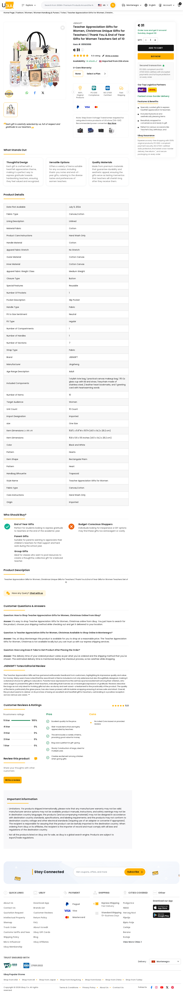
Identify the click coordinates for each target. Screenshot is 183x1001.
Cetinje (126, 927)
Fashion (19, 12)
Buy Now (112, 123)
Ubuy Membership (13, 946)
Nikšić (126, 907)
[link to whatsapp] (27, 93)
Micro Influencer (12, 941)
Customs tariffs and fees (17, 932)
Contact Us (9, 907)
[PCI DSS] (10, 965)
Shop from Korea (93, 979)
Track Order (10, 927)
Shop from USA (11, 979)
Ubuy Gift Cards (41, 932)
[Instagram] (156, 987)
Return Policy (40, 917)
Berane (127, 932)
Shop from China (113, 979)
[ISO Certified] (31, 965)
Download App (41, 903)
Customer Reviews (43, 912)
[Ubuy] (8, 5)
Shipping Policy (11, 937)
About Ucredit (40, 927)
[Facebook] (152, 987)
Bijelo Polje (128, 922)
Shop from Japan (47, 979)
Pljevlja (126, 917)
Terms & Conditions (68, 987)
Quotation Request (13, 912)
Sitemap (8, 922)
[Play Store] (161, 916)
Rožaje (126, 937)
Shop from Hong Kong (70, 979)
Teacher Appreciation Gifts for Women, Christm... (90, 12)
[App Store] (161, 908)
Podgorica (128, 903)
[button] (131, 5)
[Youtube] (162, 987)
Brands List (39, 907)
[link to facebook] (35, 93)
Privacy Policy (89, 987)
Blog (35, 937)
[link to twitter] (43, 93)
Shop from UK (28, 979)
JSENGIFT (77, 23)
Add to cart (156, 48)
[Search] (112, 5)
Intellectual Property (14, 917)
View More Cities (132, 941)
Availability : (79, 61)
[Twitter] (167, 987)
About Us (8, 903)
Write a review (12, 780)
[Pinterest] (172, 987)
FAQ (35, 922)
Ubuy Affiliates (41, 941)
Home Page (9, 12)
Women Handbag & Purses (46, 12)
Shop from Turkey (134, 979)
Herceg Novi (129, 912)
